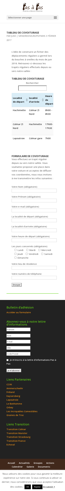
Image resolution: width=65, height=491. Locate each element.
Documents (44, 466)
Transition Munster (16, 433)
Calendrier (17, 466)
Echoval (10, 444)
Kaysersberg (13, 395)
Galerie (30, 466)
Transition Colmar (16, 429)
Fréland (10, 392)
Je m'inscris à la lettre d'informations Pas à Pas (31, 361)
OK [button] (27, 486)
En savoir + (49, 486)
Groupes (38, 463)
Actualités (24, 463)
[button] (26, 100)
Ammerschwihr (14, 388)
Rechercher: (32, 82)
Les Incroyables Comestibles (21, 411)
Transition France (16, 440)
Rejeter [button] (37, 486)
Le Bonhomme (14, 403)
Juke (13, 35)
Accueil (11, 463)
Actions (50, 463)
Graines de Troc (15, 415)
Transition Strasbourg (18, 436)
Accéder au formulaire (18, 312)
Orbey (9, 407)
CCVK (9, 384)
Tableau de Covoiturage (22, 32)
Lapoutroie (12, 399)
